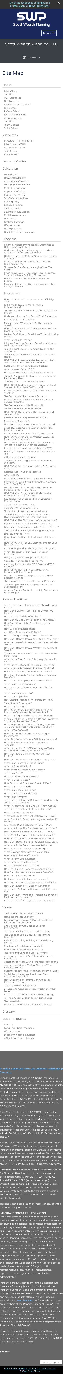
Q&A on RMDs (12, 475)
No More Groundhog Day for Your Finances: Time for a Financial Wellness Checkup (28, 443)
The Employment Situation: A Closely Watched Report (30, 311)
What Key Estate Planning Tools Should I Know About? (30, 606)
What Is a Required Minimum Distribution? (28, 715)
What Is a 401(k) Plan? (16, 696)
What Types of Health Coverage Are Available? (30, 882)
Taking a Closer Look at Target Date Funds (28, 997)
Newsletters (11, 293)
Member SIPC (25, 1300)
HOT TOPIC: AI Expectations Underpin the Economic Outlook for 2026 (27, 494)
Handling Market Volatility (19, 916)
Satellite (8, 94)
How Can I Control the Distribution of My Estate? (27, 624)
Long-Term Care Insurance (19, 1028)
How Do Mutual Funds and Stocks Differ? (27, 783)
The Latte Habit (12, 1001)
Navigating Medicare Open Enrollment (26, 557)
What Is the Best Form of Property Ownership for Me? (30, 660)
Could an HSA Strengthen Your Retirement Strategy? (28, 461)
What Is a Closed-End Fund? (20, 790)
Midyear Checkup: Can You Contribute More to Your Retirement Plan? (30, 344)
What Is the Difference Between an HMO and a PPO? (30, 890)
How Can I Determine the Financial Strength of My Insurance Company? (30, 896)
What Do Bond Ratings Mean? (21, 776)
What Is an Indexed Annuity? (20, 684)
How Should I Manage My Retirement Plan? (28, 699)
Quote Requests (14, 1019)
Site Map (5, 1351)
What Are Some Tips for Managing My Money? (30, 828)
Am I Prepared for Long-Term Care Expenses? (29, 900)
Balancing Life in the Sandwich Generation (28, 523)
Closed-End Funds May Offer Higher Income (29, 530)
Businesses (10, 107)
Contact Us (10, 91)
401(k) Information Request (19, 1038)
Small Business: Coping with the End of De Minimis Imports (28, 429)
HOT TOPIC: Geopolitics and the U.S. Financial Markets (30, 467)
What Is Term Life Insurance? (20, 858)
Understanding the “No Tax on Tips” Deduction (30, 316)
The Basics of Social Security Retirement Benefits (27, 935)
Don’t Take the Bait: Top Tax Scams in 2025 (28, 478)
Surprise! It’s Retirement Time (21, 507)
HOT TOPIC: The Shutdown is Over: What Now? (30, 520)
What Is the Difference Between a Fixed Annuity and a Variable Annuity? (31, 801)
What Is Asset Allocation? (18, 812)
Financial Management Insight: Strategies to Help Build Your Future (29, 245)
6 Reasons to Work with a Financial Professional (31, 961)
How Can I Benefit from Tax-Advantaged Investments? (27, 734)
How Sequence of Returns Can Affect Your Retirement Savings (28, 981)
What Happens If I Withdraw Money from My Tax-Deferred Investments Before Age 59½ (29, 725)
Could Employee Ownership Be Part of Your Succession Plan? (28, 585)
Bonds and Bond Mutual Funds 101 (23, 949)
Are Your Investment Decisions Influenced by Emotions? (29, 957)
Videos (7, 907)
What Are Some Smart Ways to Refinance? (28, 845)
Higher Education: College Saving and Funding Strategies (30, 257)
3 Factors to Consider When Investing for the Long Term (29, 990)
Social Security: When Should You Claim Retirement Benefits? (26, 975)
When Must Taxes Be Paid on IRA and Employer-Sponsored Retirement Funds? (31, 720)
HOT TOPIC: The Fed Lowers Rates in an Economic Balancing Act (26, 571)
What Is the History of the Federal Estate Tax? (30, 664)
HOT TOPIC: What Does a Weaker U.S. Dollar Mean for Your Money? (29, 438)
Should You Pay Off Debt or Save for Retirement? (24, 926)
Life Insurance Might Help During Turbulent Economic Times (28, 576)
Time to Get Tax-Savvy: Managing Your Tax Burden (28, 268)
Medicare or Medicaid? (17, 421)
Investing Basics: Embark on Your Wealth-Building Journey (27, 262)
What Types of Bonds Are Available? (24, 769)
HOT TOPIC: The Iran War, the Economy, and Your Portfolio (29, 413)
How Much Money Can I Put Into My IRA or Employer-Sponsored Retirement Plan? (28, 711)
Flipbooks (9, 239)
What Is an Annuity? (15, 796)
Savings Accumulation (17, 211)
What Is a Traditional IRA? (18, 693)
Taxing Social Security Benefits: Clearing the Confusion (29, 350)
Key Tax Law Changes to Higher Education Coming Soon (28, 500)
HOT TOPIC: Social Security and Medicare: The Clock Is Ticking (30, 329)
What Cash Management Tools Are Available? (29, 835)
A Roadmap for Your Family (19, 457)
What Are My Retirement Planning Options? (29, 668)
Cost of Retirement (15, 188)
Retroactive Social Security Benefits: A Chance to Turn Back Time (30, 483)
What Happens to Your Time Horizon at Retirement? (26, 553)
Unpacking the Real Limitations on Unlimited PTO (29, 538)
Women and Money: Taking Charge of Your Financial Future (28, 966)
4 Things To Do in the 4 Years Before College (29, 994)
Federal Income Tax (15, 194)
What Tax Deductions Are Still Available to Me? (30, 739)
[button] (49, 33)
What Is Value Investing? (18, 339)
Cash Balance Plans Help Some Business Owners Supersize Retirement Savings (27, 515)
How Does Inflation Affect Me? (21, 855)
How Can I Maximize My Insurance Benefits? (29, 872)
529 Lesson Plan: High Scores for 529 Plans (28, 824)
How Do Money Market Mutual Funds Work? (29, 838)
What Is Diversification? (17, 766)
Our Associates (12, 97)
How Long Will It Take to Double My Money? (29, 831)
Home (6, 85)
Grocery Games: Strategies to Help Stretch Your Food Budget (31, 591)
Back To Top (49, 1362)
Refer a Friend (12, 111)
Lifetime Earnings (14, 221)
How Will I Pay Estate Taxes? (20, 628)
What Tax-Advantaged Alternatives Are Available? (26, 743)
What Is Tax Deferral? (16, 730)
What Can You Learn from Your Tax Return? (28, 372)
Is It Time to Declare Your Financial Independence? (23, 306)
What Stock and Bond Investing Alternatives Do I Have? (31, 820)
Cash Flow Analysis (15, 215)
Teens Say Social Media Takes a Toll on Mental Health (29, 355)
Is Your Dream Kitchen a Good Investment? (28, 433)
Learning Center (14, 161)
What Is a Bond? (13, 773)
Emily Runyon (12, 154)
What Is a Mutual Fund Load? (20, 793)
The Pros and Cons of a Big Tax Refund (26, 952)
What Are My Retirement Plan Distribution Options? (28, 688)
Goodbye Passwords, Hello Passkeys (24, 381)
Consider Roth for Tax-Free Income (23, 560)
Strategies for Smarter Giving (20, 504)
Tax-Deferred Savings (16, 198)
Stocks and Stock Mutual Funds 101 (23, 946)
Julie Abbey (10, 151)
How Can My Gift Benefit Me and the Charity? (29, 619)
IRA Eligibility (11, 201)
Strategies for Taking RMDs (19, 319)
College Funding (13, 205)
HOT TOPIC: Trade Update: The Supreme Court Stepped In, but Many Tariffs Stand (30, 386)
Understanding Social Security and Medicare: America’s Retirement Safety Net (29, 251)
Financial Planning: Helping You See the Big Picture (29, 941)
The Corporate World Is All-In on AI (23, 405)
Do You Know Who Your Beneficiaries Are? (28, 1004)
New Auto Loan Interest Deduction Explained (29, 424)
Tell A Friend (11, 128)
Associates (10, 135)
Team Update (11, 124)
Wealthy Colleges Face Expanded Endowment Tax (30, 452)
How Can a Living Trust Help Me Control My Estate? (28, 611)
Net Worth (10, 218)
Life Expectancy (13, 228)
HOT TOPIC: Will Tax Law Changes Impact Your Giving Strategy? (30, 544)
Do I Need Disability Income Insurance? (26, 879)
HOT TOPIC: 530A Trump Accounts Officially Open (29, 300)
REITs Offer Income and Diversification (26, 365)
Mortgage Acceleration (17, 184)
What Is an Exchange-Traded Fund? (24, 762)
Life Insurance (12, 225)
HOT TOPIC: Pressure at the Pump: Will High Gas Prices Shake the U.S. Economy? (29, 361)
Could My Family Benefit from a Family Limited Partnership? (31, 654)
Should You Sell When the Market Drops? (27, 931)
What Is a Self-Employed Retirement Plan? (28, 680)
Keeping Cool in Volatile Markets (22, 471)
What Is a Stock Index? (17, 779)
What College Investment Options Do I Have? (30, 815)
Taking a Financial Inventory (20, 985)
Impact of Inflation (14, 191)
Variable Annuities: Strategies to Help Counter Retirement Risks (30, 377)
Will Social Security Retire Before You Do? (28, 671)
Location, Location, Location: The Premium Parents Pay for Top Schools (28, 488)
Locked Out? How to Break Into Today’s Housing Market (31, 335)
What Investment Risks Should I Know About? (30, 805)
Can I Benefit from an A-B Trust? (22, 632)
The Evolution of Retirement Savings (25, 396)
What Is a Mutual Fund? (17, 786)
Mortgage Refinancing (17, 181)
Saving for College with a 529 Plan (23, 913)
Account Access (13, 118)
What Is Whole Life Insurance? (21, 862)
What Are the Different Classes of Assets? (27, 809)
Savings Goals (12, 208)
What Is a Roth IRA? (15, 706)
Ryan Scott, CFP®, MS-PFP (19, 140)
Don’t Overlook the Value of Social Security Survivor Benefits (28, 400)
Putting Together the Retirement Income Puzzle (31, 970)
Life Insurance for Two (16, 533)
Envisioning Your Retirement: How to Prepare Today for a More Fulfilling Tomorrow (30, 274)
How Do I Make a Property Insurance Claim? (29, 868)
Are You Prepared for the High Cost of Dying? (30, 548)
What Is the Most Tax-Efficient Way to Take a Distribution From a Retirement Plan (29, 749)
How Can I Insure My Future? (20, 875)
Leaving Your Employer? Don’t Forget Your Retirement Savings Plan (28, 921)
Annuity (8, 1024)
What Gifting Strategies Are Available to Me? (29, 635)
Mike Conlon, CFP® (15, 144)
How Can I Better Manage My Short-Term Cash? (31, 841)
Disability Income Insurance (19, 232)
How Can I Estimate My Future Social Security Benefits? (30, 676)
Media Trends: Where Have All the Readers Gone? (28, 324)
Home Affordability (15, 177)
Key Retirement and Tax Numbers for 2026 (28, 448)
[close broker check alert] (59, 3)
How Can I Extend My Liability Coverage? (27, 885)
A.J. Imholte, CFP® (14, 147)
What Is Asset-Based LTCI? (19, 369)
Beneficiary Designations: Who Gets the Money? (31, 527)
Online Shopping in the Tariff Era (22, 408)
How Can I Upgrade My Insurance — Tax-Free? (30, 759)
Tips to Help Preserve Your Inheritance (25, 511)
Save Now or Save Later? (18, 703)
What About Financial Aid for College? (25, 848)
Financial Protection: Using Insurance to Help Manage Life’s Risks (29, 285)
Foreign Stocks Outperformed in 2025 (25, 417)
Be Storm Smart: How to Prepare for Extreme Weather (30, 391)
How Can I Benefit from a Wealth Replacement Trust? (30, 649)
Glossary (8, 1011)
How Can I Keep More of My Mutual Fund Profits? (27, 755)
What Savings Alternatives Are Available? (27, 852)
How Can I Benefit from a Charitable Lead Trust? (31, 638)
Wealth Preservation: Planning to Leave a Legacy (27, 279)
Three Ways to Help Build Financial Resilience (29, 581)
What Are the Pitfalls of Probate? (22, 616)
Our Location (11, 101)
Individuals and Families (17, 104)
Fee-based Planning (15, 114)
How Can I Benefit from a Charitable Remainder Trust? (31, 643)
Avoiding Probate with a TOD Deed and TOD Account (29, 565)
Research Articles (15, 599)
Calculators (10, 168)
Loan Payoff (10, 174)
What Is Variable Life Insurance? (22, 865)
